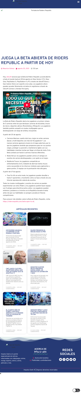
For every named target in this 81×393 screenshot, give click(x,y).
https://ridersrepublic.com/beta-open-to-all (18, 202)
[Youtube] (67, 359)
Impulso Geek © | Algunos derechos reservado (40, 370)
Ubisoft (9, 77)
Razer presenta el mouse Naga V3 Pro (38, 231)
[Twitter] (70, 359)
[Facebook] (60, 359)
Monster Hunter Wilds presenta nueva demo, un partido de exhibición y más (39, 270)
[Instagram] (64, 359)
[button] (78, 1)
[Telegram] (74, 359)
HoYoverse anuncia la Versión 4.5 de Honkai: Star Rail (14, 231)
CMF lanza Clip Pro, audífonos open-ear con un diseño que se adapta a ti (14, 271)
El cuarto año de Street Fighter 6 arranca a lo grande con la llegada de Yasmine (14, 313)
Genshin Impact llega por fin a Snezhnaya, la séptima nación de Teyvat (39, 312)
